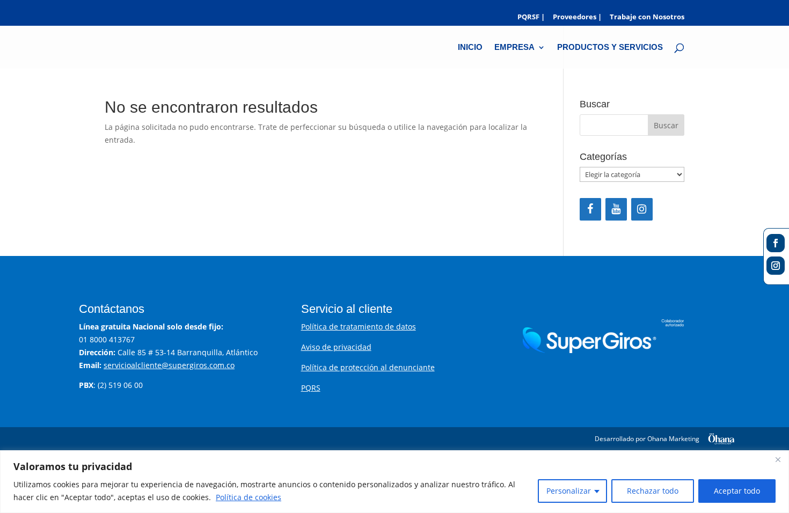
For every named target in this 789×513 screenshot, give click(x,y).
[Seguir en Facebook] (775, 243)
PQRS (310, 388)
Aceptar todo (737, 491)
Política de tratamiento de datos (358, 326)
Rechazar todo (652, 491)
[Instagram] (642, 209)
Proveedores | (577, 17)
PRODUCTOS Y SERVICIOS (610, 47)
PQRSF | (531, 17)
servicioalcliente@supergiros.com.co (169, 365)
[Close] (777, 459)
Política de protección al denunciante (368, 367)
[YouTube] (616, 209)
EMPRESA (514, 47)
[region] (394, 481)
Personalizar (568, 491)
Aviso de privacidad (336, 347)
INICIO (470, 47)
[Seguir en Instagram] (775, 265)
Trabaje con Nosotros (647, 17)
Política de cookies (248, 497)
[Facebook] (590, 209)
